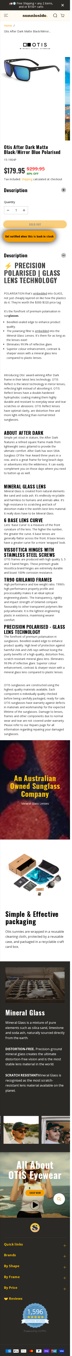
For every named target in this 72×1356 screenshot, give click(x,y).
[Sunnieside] (35, 15)
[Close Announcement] (62, 5)
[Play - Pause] (35, 1205)
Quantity (9, 202)
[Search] (55, 15)
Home (8, 25)
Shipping (27, 179)
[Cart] (62, 15)
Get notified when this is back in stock (29, 236)
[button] (6, 15)
